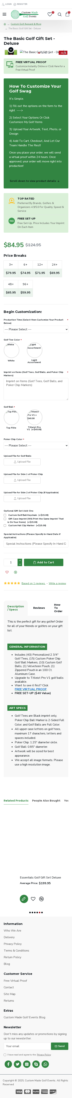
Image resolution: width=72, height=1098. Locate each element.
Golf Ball (8, 406)
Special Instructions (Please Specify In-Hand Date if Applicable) (32, 536)
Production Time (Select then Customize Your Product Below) (33, 321)
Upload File (24, 461)
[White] (11, 350)
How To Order (58, 608)
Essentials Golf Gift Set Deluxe (24, 878)
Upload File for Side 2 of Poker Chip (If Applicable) (31, 492)
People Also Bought (46, 800)
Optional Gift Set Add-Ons (18, 510)
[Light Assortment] (34, 350)
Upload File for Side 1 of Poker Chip (23, 474)
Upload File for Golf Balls (17, 455)
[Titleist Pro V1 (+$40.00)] (34, 417)
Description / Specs (15, 608)
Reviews (39, 608)
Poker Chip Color (13, 439)
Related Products (16, 800)
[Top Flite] (11, 417)
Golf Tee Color (12, 339)
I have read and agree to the (29, 1054)
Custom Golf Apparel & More (26, 24)
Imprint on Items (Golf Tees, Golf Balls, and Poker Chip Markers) (33, 374)
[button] (23, 52)
